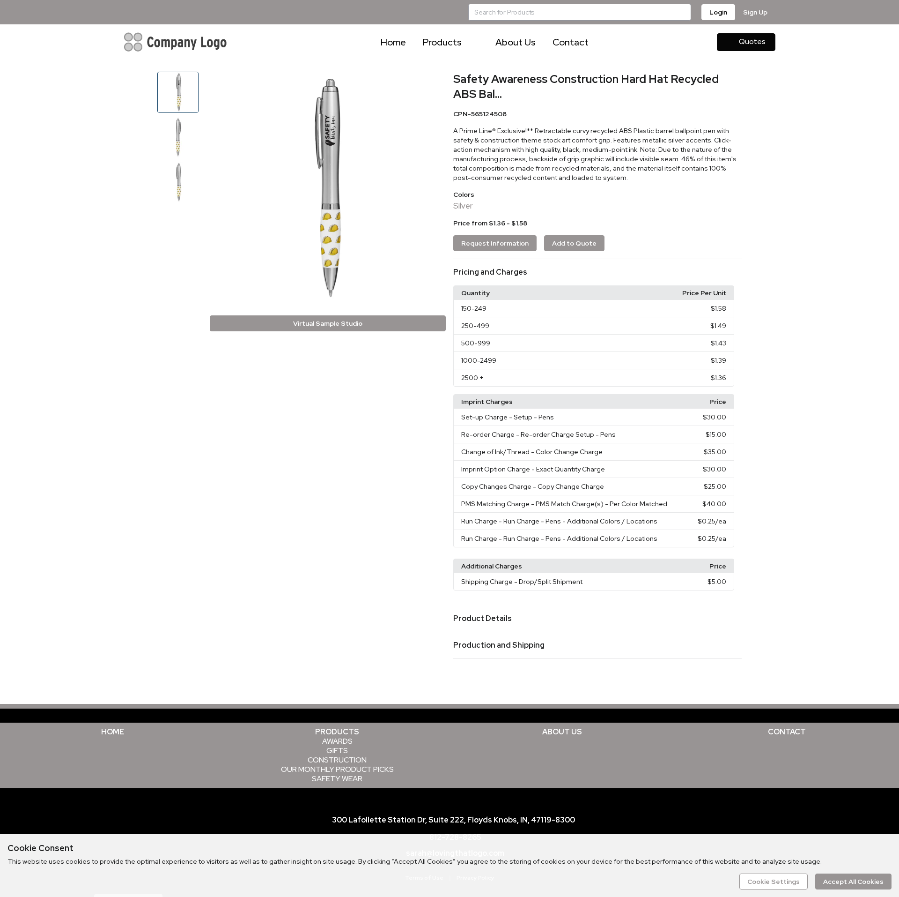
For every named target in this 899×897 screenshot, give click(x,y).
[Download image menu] (434, 83)
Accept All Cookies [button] (853, 881)
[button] (597, 272)
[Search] (683, 12)
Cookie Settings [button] (773, 881)
